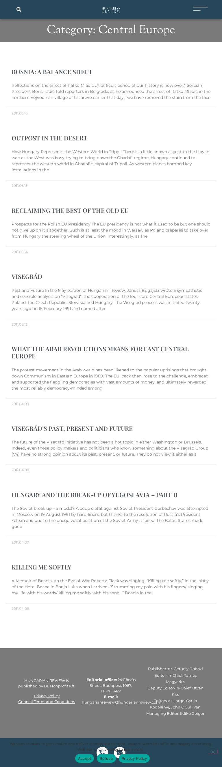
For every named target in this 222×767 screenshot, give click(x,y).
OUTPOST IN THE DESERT (50, 138)
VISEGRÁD (27, 276)
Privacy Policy (47, 695)
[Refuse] (213, 751)
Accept (84, 758)
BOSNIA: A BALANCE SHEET (52, 71)
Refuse (106, 758)
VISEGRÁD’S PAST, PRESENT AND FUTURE (72, 428)
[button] (18, 9)
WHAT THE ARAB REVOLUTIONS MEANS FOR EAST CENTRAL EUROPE (100, 352)
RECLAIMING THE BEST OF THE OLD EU (70, 210)
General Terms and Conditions (46, 701)
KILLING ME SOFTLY (41, 567)
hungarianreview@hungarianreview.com (121, 702)
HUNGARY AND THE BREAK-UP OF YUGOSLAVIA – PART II (95, 494)
